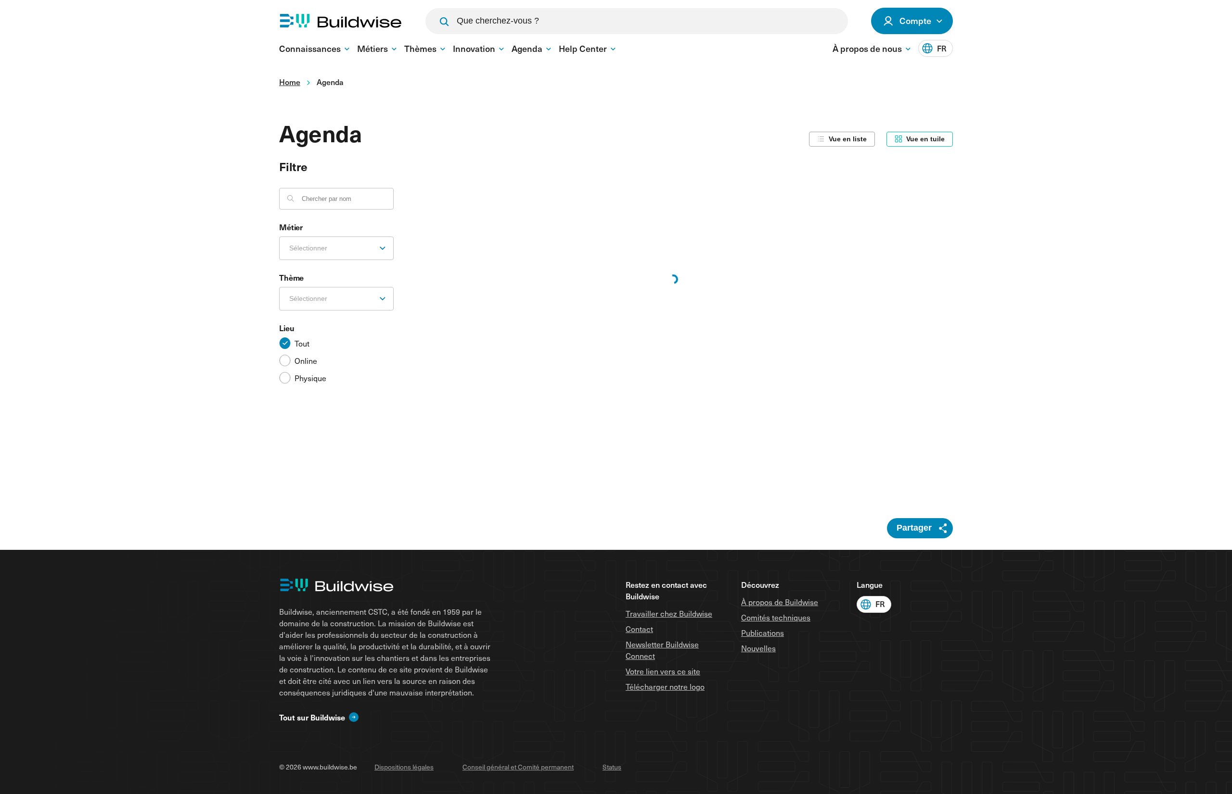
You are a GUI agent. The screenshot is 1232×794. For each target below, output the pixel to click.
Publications (762, 632)
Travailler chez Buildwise (669, 613)
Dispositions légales (404, 767)
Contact (639, 628)
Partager (914, 528)
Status (612, 767)
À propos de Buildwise (779, 602)
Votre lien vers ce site (663, 671)
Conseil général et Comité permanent (518, 767)
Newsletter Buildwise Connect (662, 649)
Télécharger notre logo (665, 686)
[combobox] (336, 248)
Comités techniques (775, 617)
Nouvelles (758, 648)
